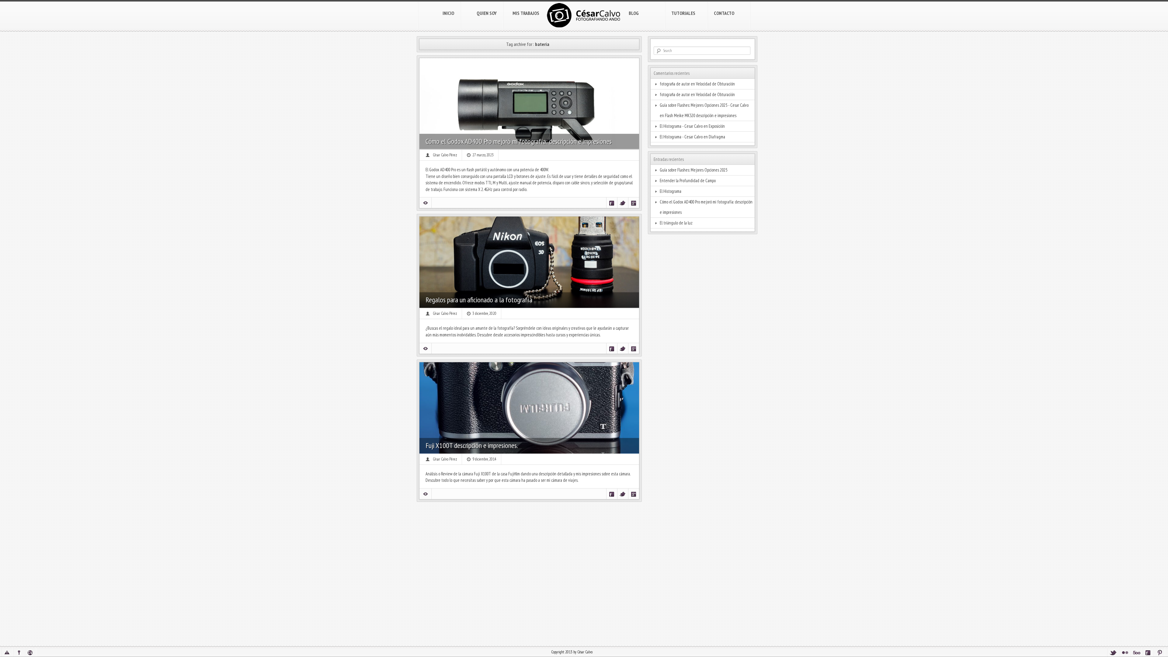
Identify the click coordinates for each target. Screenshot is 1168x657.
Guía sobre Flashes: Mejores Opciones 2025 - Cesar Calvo (704, 105)
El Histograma (670, 191)
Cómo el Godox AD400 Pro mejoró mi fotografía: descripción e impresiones (519, 141)
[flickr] (1124, 652)
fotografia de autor (675, 84)
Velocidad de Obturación (715, 84)
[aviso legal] (7, 652)
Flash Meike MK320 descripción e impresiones (700, 115)
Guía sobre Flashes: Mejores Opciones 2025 (693, 170)
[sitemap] (30, 652)
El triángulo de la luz (676, 223)
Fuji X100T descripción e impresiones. (472, 445)
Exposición (717, 126)
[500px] (1136, 652)
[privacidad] (18, 652)
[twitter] (1112, 652)
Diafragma (717, 137)
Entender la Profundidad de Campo (688, 180)
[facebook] (1147, 652)
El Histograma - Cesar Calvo (681, 126)
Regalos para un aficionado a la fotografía (479, 299)
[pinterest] (1159, 652)
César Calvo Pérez (445, 155)
